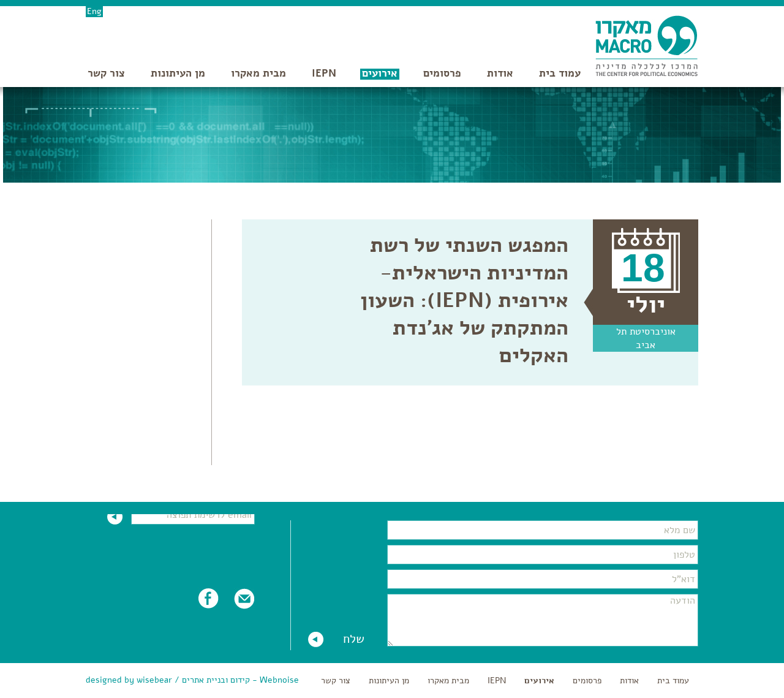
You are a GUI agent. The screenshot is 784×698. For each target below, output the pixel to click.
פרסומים (442, 73)
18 (643, 268)
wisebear (154, 680)
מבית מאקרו (258, 73)
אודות (500, 73)
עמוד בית (560, 73)
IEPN (324, 73)
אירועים (380, 73)
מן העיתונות (178, 73)
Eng (94, 11)
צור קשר (106, 73)
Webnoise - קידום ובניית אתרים (240, 680)
